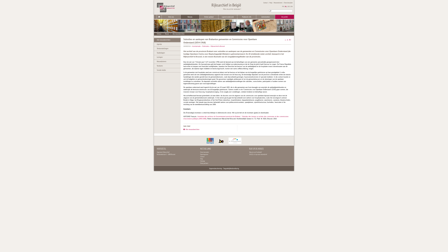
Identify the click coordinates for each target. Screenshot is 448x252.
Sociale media (161, 70)
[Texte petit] (285, 40)
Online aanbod (209, 17)
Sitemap (202, 161)
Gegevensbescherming (215, 169)
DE (289, 7)
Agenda (159, 44)
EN (292, 7)
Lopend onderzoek (228, 17)
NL (286, 7)
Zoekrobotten (265, 17)
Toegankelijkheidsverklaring (231, 169)
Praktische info (246, 17)
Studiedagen (161, 53)
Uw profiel (284, 17)
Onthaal (159, 34)
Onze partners (204, 163)
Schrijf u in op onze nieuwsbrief (258, 154)
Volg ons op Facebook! (255, 152)
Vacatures (160, 66)
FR (283, 7)
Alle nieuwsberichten (178, 34)
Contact (265, 3)
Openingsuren (204, 154)
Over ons (171, 17)
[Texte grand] (290, 40)
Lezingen (160, 57)
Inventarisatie (196, 46)
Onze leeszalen (288, 3)
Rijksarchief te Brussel (218, 46)
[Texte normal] (287, 40)
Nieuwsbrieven (278, 3)
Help (270, 3)
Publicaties (205, 46)
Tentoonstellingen (162, 48)
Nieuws (190, 17)
